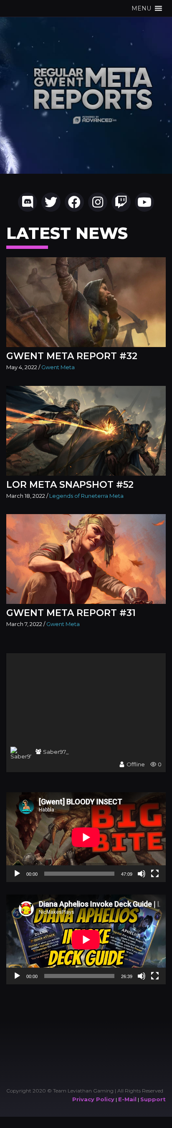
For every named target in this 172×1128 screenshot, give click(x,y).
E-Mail (127, 1099)
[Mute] (141, 873)
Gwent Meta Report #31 (71, 612)
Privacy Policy (93, 1099)
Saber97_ (56, 751)
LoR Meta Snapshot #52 (70, 484)
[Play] (17, 873)
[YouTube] (144, 202)
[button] (141, 8)
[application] (86, 837)
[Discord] (27, 202)
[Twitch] (121, 202)
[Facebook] (74, 202)
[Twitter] (51, 202)
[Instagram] (97, 202)
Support (153, 1099)
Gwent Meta (58, 367)
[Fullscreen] (155, 873)
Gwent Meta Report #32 (71, 356)
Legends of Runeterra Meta (86, 495)
